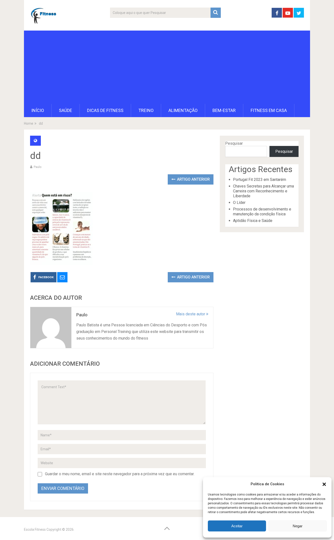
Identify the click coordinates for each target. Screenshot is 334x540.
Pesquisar (234, 143)
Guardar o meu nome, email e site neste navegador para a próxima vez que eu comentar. (119, 474)
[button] (324, 484)
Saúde (65, 110)
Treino (146, 110)
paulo (38, 167)
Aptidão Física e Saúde (252, 220)
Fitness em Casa (269, 110)
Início (37, 110)
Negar (297, 526)
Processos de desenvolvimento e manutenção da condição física (262, 211)
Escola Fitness (35, 529)
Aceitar (237, 526)
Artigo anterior (193, 179)
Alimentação (183, 110)
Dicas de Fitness (105, 110)
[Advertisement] (167, 67)
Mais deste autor (191, 314)
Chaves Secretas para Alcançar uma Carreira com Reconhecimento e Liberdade (263, 191)
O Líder (239, 202)
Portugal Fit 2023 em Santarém (259, 179)
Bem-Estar (224, 110)
